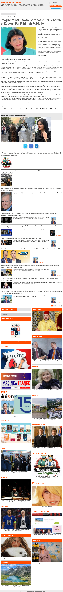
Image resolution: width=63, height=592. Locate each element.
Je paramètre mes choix (56, 8)
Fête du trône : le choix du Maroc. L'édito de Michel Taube (47, 332)
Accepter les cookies (56, 5)
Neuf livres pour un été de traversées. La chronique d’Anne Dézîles (16, 443)
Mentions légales (30, 591)
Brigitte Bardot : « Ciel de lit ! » (47, 506)
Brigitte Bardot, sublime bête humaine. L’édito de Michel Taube (15, 558)
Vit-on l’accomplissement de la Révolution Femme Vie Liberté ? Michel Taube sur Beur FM (30, 249)
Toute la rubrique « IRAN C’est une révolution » (13, 115)
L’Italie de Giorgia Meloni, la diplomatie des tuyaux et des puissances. (47, 563)
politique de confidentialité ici (37, 5)
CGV (33, 591)
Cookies (44, 591)
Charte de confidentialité (38, 591)
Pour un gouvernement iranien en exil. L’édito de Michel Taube (21, 239)
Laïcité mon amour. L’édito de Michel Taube (15, 369)
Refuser (55, 2)
